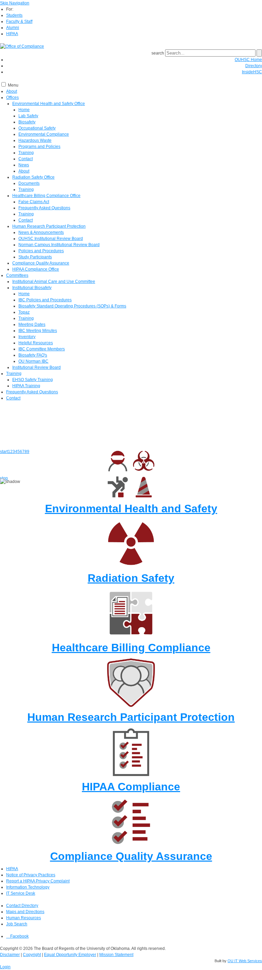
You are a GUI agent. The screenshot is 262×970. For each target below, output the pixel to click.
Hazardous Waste (35, 140)
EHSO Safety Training (32, 379)
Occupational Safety (37, 128)
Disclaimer (10, 954)
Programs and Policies (39, 146)
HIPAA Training (26, 385)
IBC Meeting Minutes (37, 330)
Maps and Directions (25, 911)
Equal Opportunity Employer (70, 954)
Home (24, 109)
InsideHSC (252, 72)
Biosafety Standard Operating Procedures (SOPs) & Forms (72, 306)
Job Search (16, 924)
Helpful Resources (35, 342)
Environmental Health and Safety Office (48, 103)
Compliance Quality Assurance (40, 263)
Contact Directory (22, 905)
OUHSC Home (248, 59)
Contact (25, 158)
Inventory (26, 336)
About (11, 91)
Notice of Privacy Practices (30, 875)
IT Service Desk (20, 893)
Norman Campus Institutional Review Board (59, 244)
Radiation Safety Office (33, 177)
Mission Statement (116, 954)
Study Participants (35, 257)
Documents (29, 183)
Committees (17, 275)
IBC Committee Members (41, 349)
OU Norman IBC (33, 361)
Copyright (32, 954)
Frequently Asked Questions (44, 208)
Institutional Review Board (36, 367)
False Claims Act (33, 201)
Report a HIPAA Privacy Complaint (38, 881)
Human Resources (23, 917)
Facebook (19, 936)
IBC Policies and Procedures (45, 300)
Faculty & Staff (19, 21)
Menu (13, 85)
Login (5, 967)
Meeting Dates (31, 324)
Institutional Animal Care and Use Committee (53, 281)
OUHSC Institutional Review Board (50, 238)
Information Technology (27, 887)
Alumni (12, 27)
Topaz (24, 312)
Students (14, 15)
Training (26, 152)
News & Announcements (41, 232)
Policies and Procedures (41, 250)
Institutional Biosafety (32, 287)
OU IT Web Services (245, 961)
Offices (12, 97)
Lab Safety (28, 115)
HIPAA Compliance (131, 786)
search (157, 53)
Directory (253, 65)
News (23, 165)
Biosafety (26, 122)
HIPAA (12, 33)
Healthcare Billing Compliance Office (46, 195)
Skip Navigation (14, 3)
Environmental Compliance (43, 134)
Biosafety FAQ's (32, 355)
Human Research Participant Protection (49, 226)
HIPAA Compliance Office (35, 269)
